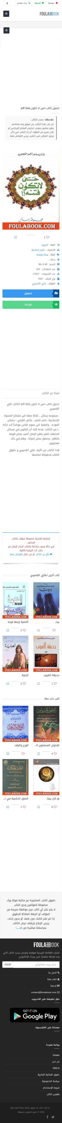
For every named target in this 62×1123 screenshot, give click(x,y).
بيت (57, 622)
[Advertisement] (31, 69)
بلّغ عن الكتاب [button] (42, 554)
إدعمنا (53, 986)
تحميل (28, 293)
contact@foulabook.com (43, 992)
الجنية (25, 675)
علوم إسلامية (38, 250)
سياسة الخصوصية (51, 1081)
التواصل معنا (16, 554)
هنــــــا (19, 927)
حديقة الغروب (51, 675)
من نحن (56, 1061)
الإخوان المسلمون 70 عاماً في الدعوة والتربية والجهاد (46, 746)
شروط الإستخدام (51, 1088)
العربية (45, 245)
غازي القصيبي (39, 283)
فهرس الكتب (53, 1094)
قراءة (28, 304)
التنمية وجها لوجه (18, 622)
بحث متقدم (22, 3)
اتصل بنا (52, 973)
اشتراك (7, 964)
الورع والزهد (21, 746)
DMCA (56, 1068)
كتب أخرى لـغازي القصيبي (44, 575)
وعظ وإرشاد (42, 254)
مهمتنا (51, 3)
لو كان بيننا (53, 799)
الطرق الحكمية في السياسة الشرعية (15, 799)
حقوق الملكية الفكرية (49, 1075)
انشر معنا (52, 979)
